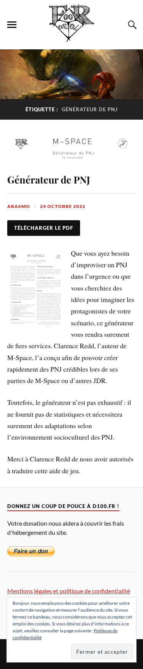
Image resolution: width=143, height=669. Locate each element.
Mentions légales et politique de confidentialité (68, 590)
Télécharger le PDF (43, 228)
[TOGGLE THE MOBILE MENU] (11, 25)
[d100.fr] (71, 37)
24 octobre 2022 (62, 206)
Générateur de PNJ (48, 179)
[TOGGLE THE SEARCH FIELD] (131, 25)
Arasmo (18, 206)
